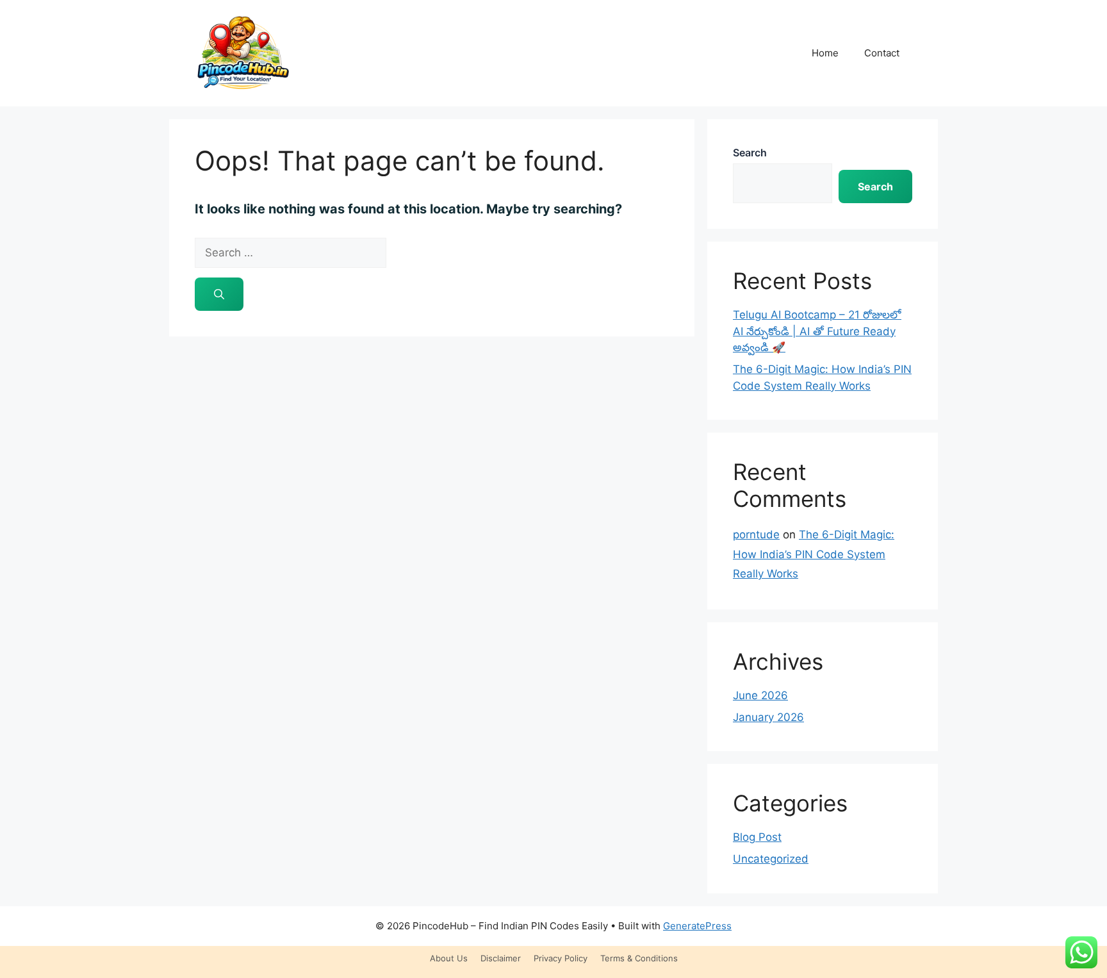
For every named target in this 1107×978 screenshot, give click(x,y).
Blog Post (757, 837)
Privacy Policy (560, 958)
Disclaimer (500, 958)
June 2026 (760, 695)
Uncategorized (770, 858)
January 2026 (768, 717)
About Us (449, 958)
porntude (756, 534)
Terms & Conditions (639, 958)
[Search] (219, 294)
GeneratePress (697, 926)
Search (750, 152)
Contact (881, 53)
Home (825, 53)
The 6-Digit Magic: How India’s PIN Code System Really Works (813, 554)
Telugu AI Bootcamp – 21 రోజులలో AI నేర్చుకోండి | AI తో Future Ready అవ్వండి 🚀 (817, 331)
